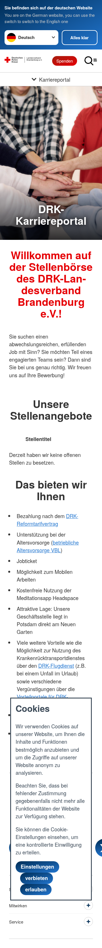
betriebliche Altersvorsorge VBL (48, 546)
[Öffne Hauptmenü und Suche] (90, 61)
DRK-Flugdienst (56, 665)
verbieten (36, 878)
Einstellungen (37, 866)
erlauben (35, 889)
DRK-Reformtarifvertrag (47, 519)
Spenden (64, 61)
